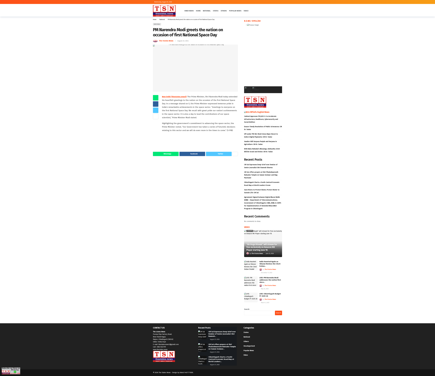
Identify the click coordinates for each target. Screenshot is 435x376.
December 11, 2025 (266, 272)
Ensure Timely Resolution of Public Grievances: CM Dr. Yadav (263, 128)
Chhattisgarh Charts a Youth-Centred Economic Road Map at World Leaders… (221, 359)
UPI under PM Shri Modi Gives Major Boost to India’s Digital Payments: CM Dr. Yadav (261, 135)
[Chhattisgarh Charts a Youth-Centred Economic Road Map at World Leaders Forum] (202, 360)
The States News (166, 41)
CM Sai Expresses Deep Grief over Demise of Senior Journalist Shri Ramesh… (222, 334)
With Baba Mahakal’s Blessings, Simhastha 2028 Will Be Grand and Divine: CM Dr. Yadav (262, 150)
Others (249, 231)
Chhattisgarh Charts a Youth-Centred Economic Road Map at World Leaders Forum (261, 183)
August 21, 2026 (215, 339)
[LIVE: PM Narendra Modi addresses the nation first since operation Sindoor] (251, 281)
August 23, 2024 (183, 41)
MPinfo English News (259, 112)
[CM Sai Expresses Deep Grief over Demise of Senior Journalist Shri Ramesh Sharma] (202, 335)
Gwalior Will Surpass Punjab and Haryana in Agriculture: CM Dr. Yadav (260, 143)
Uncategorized (249, 346)
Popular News (249, 351)
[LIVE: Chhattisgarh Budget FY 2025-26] (251, 297)
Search (246, 309)
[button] (247, 58)
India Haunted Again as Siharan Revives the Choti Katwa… (269, 264)
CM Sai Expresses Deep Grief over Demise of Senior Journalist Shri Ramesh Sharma (260, 166)
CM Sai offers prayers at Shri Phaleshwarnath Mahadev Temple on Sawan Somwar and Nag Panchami (261, 175)
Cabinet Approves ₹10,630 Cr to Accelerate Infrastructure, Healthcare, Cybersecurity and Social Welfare (261, 119)
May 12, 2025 (265, 289)
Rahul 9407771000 (186, 373)
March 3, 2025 (265, 302)
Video (246, 355)
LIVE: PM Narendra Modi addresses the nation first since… (270, 280)
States (246, 332)
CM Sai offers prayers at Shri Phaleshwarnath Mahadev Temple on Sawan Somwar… (222, 346)
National (157, 24)
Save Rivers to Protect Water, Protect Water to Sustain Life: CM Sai (261, 191)
